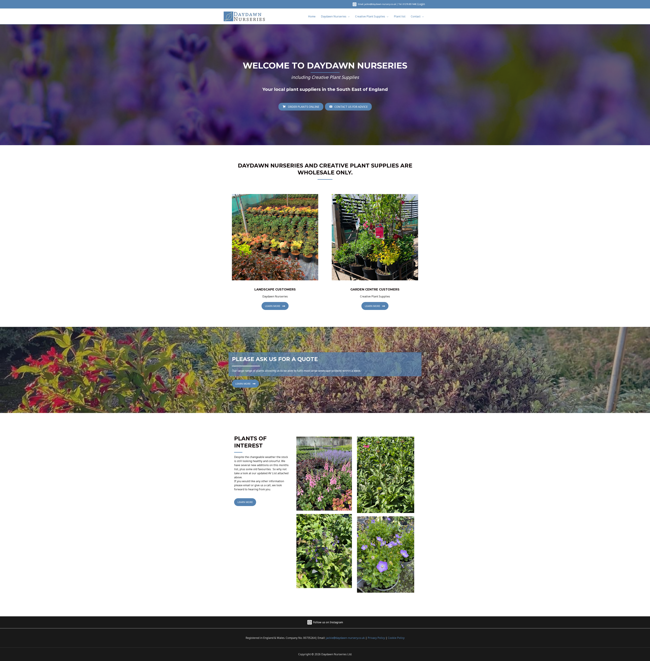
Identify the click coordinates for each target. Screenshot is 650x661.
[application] (348, 16)
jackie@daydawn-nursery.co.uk (380, 4)
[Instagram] (354, 4)
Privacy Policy (376, 638)
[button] (275, 306)
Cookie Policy (396, 638)
